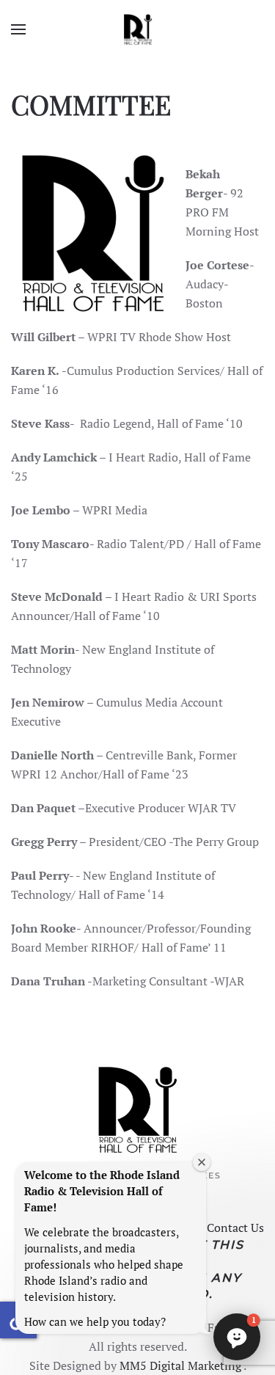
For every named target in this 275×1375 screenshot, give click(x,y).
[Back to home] (138, 29)
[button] (18, 29)
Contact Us (235, 1227)
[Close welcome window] (201, 1162)
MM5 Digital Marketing (181, 1365)
